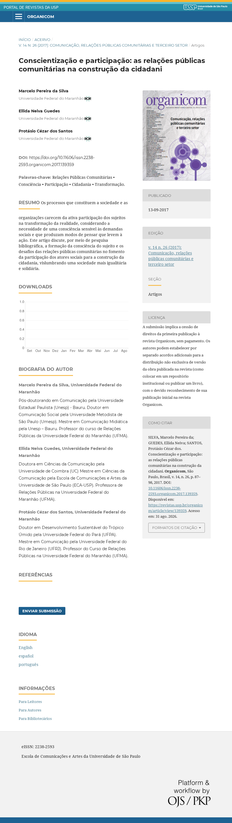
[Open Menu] (18, 16)
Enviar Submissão (42, 611)
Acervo (42, 39)
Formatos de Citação (174, 527)
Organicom (40, 16)
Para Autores (30, 710)
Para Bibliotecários (35, 718)
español (26, 656)
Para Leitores (30, 701)
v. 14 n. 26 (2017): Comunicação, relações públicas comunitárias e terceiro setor (103, 45)
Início (25, 39)
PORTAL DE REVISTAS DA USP (31, 8)
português (28, 664)
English (26, 647)
